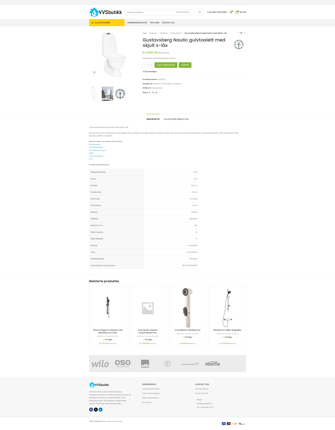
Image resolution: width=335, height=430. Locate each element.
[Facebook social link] (149, 92)
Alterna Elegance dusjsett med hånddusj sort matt (108, 331)
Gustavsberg (156, 88)
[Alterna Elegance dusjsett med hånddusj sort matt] (107, 308)
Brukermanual (94, 144)
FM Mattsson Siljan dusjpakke (227, 330)
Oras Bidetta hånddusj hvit (187, 330)
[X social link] (153, 92)
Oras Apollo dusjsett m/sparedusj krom (148, 331)
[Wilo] (100, 363)
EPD (91, 159)
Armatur (108, 336)
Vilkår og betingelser (150, 398)
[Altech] (235, 363)
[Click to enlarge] (94, 72)
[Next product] (244, 33)
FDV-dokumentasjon (97, 150)
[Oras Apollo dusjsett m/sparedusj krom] (147, 308)
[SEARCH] (200, 12)
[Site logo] (105, 12)
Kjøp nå (185, 65)
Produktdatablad (96, 147)
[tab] (153, 118)
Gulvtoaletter (176, 33)
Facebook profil (201, 393)
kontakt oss (202, 384)
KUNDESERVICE (149, 384)
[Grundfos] (190, 363)
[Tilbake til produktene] (241, 33)
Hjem (145, 33)
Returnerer (146, 402)
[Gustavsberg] (167, 363)
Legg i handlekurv (166, 65)
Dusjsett (115, 336)
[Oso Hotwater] (122, 363)
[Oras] (145, 363)
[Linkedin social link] (156, 92)
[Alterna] (212, 363)
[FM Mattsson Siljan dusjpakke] (227, 308)
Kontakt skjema (201, 389)
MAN (91, 153)
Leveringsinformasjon (151, 389)
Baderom (153, 33)
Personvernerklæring (150, 393)
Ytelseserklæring (96, 156)
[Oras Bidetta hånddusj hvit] (187, 308)
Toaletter (164, 33)
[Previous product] (238, 33)
